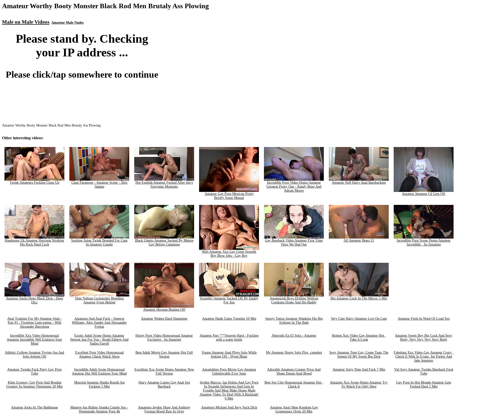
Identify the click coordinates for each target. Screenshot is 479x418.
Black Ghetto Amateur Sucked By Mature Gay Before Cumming (164, 242)
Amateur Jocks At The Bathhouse (34, 407)
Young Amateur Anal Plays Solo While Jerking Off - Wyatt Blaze (229, 354)
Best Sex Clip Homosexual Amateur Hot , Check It (293, 384)
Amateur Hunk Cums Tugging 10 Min (229, 318)
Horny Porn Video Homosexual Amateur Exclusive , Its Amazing (164, 337)
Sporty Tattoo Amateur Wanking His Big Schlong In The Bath (294, 320)
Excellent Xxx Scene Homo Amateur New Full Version (164, 371)
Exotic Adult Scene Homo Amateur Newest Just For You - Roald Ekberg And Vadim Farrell (99, 339)
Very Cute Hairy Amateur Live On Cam (359, 318)
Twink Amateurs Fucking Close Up (34, 182)
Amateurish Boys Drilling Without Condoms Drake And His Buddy (294, 300)
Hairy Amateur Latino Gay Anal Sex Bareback (164, 384)
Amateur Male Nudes (67, 22)
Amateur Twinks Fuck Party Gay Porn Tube (34, 371)
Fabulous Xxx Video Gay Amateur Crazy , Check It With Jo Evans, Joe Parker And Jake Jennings (424, 356)
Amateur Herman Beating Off (164, 309)
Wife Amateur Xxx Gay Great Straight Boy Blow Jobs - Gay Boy (229, 254)
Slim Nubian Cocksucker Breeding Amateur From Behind (99, 300)
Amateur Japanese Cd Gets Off (423, 194)
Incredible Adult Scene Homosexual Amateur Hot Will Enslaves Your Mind (99, 371)
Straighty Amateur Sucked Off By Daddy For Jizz (229, 300)
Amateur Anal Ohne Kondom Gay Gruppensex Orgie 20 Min (294, 409)
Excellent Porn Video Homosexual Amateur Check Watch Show (99, 354)
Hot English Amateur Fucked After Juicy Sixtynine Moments (164, 184)
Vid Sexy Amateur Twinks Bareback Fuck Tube (423, 371)
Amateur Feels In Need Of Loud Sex (424, 318)
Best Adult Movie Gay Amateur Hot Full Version (164, 354)
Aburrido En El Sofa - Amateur (293, 335)
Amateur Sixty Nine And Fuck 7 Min (359, 369)
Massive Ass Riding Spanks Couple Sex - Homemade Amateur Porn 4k (99, 409)
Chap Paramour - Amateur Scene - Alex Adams (99, 184)
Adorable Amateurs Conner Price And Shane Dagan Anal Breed (294, 371)
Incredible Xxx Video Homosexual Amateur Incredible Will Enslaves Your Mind (34, 339)
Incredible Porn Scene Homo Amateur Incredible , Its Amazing (424, 242)
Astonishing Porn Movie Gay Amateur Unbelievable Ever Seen (229, 371)
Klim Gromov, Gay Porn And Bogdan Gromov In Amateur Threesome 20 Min (34, 384)
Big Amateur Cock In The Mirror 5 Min (359, 298)
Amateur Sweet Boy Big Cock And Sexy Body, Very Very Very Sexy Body (423, 337)
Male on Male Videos (25, 22)
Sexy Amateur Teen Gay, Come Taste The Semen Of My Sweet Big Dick (358, 354)
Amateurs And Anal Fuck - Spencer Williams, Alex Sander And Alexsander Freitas (99, 322)
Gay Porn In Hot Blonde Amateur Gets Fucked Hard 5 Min (423, 384)
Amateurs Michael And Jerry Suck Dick (229, 407)
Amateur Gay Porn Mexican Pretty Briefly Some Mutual (229, 196)
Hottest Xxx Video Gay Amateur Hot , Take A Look (359, 337)
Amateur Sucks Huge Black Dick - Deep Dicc (34, 300)
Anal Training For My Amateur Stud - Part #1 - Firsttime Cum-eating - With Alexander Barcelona (34, 322)
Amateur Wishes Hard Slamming (164, 318)
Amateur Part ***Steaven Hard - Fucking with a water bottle (229, 337)
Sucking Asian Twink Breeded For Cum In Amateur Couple (99, 242)
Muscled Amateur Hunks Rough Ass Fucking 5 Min (99, 384)
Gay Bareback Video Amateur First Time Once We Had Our (294, 242)
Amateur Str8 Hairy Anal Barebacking (359, 182)
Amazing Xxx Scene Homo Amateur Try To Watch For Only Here (359, 384)
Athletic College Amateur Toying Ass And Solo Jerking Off (34, 354)
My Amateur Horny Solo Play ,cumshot (294, 352)
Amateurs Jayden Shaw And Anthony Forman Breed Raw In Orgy (164, 409)
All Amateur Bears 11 (359, 240)
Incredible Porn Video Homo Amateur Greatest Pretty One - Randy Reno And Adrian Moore (293, 186)
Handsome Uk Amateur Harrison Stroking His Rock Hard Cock (34, 242)
